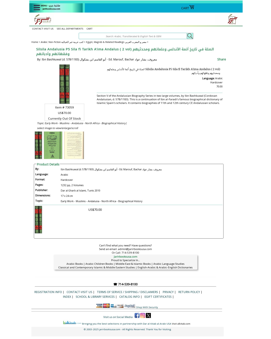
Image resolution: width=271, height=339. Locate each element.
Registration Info (48, 292)
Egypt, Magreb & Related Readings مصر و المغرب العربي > (117, 41)
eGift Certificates (158, 297)
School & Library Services (95, 297)
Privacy (168, 292)
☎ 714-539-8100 (125, 284)
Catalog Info (129, 297)
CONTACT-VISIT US (42, 28)
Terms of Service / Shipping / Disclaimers (127, 292)
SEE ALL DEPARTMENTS (70, 28)
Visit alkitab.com (181, 323)
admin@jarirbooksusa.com (135, 249)
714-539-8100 (130, 252)
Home (34, 41)
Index (67, 297)
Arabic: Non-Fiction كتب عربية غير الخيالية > (63, 41)
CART (185, 8)
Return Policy (189, 292)
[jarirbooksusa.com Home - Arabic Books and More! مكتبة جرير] (41, 24)
